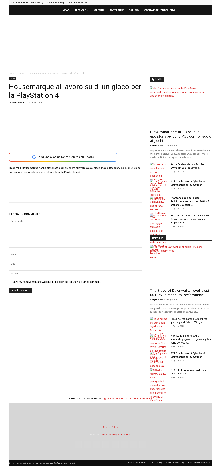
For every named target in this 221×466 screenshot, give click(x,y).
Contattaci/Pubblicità (18, 2)
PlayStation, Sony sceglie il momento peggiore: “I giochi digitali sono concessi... (190, 339)
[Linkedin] (180, 2)
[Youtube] (209, 2)
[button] (208, 10)
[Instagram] (175, 2)
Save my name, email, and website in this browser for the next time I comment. (57, 281)
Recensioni (81, 10)
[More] (69, 195)
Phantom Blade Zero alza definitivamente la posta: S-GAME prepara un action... (189, 201)
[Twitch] (198, 2)
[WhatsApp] (36, 195)
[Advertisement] (110, 41)
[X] (203, 2)
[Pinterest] (186, 2)
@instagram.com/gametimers (128, 398)
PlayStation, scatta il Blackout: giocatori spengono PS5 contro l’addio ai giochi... (180, 136)
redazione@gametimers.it (117, 434)
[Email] (52, 195)
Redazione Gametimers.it (79, 2)
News (66, 10)
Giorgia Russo (156, 145)
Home (12, 73)
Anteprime (117, 10)
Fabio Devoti (18, 102)
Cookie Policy (37, 2)
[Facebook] (169, 2)
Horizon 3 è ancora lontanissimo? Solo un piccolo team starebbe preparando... (189, 219)
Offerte (99, 10)
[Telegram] (192, 2)
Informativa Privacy (55, 2)
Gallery (134, 10)
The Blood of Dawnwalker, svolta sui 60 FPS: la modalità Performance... (179, 292)
